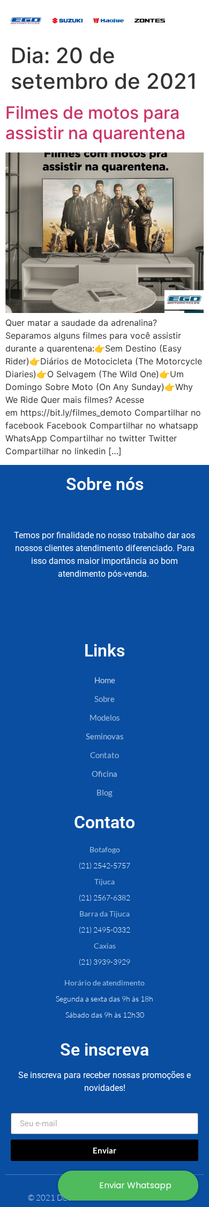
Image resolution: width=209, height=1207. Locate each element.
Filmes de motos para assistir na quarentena (95, 122)
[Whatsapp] (141, 615)
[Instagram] (104, 615)
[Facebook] (67, 615)
